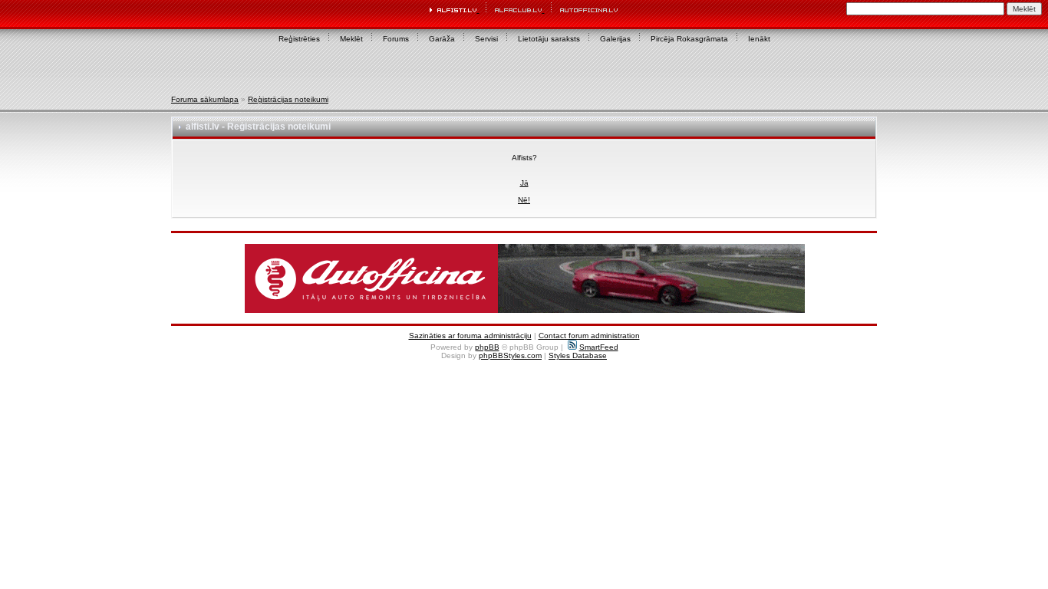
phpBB (487, 347)
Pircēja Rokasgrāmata (689, 39)
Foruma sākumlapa (205, 99)
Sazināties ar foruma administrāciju (470, 335)
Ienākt (759, 39)
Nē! (524, 200)
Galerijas (615, 39)
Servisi (486, 39)
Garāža (442, 39)
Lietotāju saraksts (549, 39)
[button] (525, 278)
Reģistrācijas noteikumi (288, 99)
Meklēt (351, 39)
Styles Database (578, 355)
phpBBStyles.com (510, 355)
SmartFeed (598, 347)
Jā (524, 183)
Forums (396, 39)
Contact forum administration (589, 335)
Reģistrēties (299, 39)
